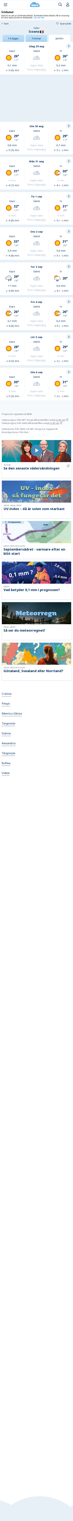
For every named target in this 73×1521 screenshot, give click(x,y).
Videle (6, 773)
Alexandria (8, 743)
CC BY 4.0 (60, 419)
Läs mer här (38, 17)
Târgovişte (8, 753)
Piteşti (6, 703)
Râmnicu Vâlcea (12, 713)
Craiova (6, 694)
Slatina (6, 733)
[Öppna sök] (60, 5)
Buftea (6, 763)
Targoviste (8, 723)
